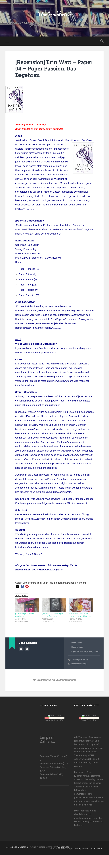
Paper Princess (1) (29, 269)
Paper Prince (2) (27, 274)
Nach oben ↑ (97, 849)
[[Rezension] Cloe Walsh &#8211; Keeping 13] (27, 605)
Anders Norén (80, 849)
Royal (89, 651)
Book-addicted (54, 14)
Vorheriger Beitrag (79, 659)
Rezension (81, 651)
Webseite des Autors (27, 648)
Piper (73, 651)
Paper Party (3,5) (28, 284)
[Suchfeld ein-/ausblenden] (102, 41)
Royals (96, 651)
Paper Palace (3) (28, 279)
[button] (17, 586)
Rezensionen (77, 647)
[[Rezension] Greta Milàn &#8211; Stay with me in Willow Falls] (81, 605)
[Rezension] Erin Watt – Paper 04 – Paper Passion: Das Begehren (54, 68)
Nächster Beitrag (79, 664)
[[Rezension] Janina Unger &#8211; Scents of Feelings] (54, 605)
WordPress (63, 847)
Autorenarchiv (21, 648)
